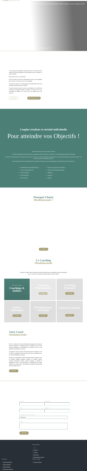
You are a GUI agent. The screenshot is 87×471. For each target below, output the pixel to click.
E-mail (21, 408)
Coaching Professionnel (7, 462)
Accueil (34, 447)
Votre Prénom (47, 401)
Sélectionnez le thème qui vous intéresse (27, 414)
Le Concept (35, 452)
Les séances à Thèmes (37, 462)
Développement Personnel (8, 469)
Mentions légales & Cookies (38, 457)
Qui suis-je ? (35, 450)
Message (20, 421)
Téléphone (46, 408)
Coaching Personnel (6, 464)
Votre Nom (21, 401)
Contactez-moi (36, 454)
